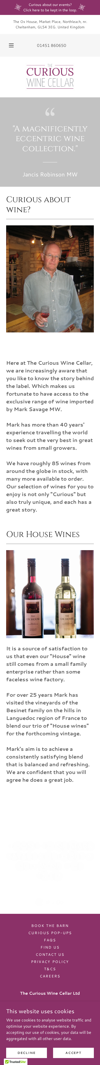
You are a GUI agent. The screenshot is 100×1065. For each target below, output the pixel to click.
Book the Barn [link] (50, 925)
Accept (73, 1053)
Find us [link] (50, 947)
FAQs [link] (50, 940)
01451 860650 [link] (51, 45)
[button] (11, 45)
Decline (26, 1053)
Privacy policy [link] (50, 961)
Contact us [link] (50, 954)
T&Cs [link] (50, 969)
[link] (50, 77)
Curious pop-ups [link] (50, 932)
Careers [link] (50, 976)
